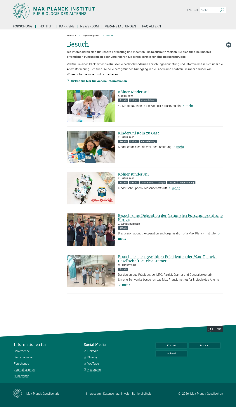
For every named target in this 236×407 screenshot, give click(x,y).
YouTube (93, 363)
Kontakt (171, 345)
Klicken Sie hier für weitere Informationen (98, 81)
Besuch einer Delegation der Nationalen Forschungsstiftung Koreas (170, 217)
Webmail (171, 353)
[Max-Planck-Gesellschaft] (19, 393)
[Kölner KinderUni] (91, 106)
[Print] (228, 45)
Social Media (95, 345)
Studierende (21, 376)
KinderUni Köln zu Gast (142, 133)
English (192, 9)
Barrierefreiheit (141, 393)
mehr (189, 106)
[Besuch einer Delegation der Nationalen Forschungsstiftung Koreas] (91, 229)
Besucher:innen (24, 357)
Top (218, 329)
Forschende (21, 363)
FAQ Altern (151, 26)
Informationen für (30, 345)
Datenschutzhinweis (116, 393)
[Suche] (222, 10)
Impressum (93, 393)
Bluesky (92, 357)
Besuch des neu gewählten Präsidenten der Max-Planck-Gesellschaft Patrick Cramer (167, 259)
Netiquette (94, 369)
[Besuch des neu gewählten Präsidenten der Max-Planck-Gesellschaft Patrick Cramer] (91, 271)
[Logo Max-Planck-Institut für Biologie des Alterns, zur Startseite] (82, 11)
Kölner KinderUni (133, 92)
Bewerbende (22, 351)
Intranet (204, 345)
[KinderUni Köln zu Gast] (91, 147)
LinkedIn (92, 351)
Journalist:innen (24, 369)
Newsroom (89, 26)
